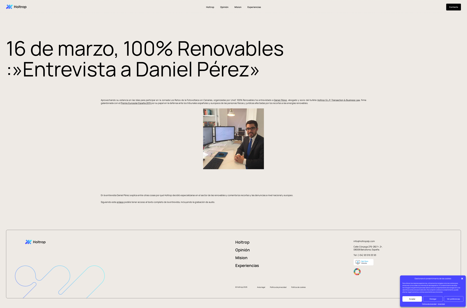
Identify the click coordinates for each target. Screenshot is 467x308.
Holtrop (210, 7)
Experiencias (254, 7)
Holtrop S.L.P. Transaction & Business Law (338, 100)
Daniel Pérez (280, 100)
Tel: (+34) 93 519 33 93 (365, 255)
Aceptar (412, 299)
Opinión (224, 7)
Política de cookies (298, 287)
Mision (237, 7)
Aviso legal (441, 304)
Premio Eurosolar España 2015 (136, 103)
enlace (120, 202)
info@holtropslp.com (364, 241)
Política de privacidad (429, 304)
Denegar (433, 299)
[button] (462, 278)
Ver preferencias (453, 299)
